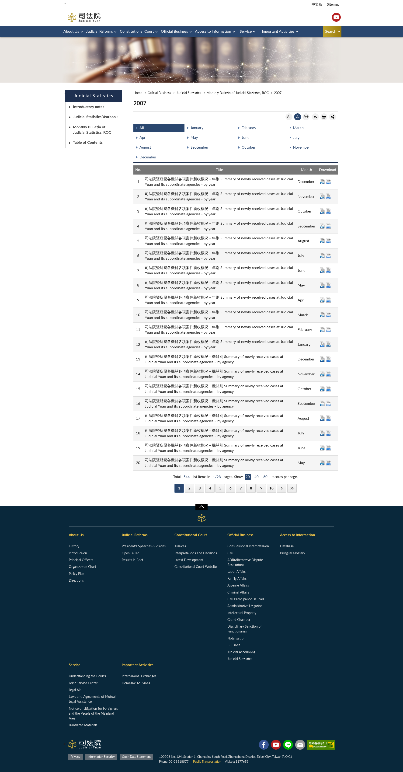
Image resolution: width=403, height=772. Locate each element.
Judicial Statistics (188, 93)
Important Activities (278, 31)
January (197, 128)
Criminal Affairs (238, 592)
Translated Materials (83, 725)
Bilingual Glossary (292, 553)
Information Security (101, 756)
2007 (277, 93)
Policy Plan (76, 574)
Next (281, 488)
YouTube (336, 17)
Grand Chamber (238, 620)
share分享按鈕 (332, 116)
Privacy (75, 756)
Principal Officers (81, 560)
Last (292, 488)
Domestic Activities (136, 683)
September (199, 147)
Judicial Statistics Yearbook (95, 117)
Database (287, 546)
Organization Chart (82, 567)
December (147, 157)
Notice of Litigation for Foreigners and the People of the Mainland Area (93, 713)
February (249, 128)
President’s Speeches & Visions (144, 546)
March (298, 128)
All (141, 128)
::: (64, 4)
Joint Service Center (83, 683)
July (296, 138)
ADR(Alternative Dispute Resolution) (245, 563)
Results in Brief (132, 560)
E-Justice (233, 645)
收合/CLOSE (201, 507)
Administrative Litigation (245, 606)
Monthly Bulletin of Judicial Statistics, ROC (92, 129)
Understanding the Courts (87, 676)
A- (289, 117)
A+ (306, 117)
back (315, 116)
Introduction (78, 553)
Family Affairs (237, 578)
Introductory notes (88, 107)
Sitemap (333, 4)
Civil (230, 553)
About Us (71, 31)
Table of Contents (88, 142)
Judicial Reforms (99, 31)
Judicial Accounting (241, 652)
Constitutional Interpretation (248, 546)
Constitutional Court (137, 31)
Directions (76, 580)
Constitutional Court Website (195, 567)
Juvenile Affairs (238, 585)
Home (137, 93)
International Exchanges (139, 676)
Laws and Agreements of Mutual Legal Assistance (92, 699)
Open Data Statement (136, 756)
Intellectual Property (241, 613)
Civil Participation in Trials (245, 599)
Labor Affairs (236, 571)
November (301, 147)
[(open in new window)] (264, 745)
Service (246, 31)
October (248, 147)
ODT (328, 181)
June (245, 138)
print (323, 116)
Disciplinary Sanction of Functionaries (244, 629)
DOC (322, 181)
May (194, 138)
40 (256, 477)
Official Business (174, 31)
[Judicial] (84, 17)
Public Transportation (207, 761)
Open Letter (130, 553)
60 (265, 477)
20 (248, 477)
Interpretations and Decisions (195, 553)
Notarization (236, 638)
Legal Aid (75, 690)
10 (271, 488)
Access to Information (213, 31)
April (143, 138)
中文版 (317, 4)
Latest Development (188, 560)
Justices (180, 546)
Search (330, 31)
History (74, 546)
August (145, 147)
